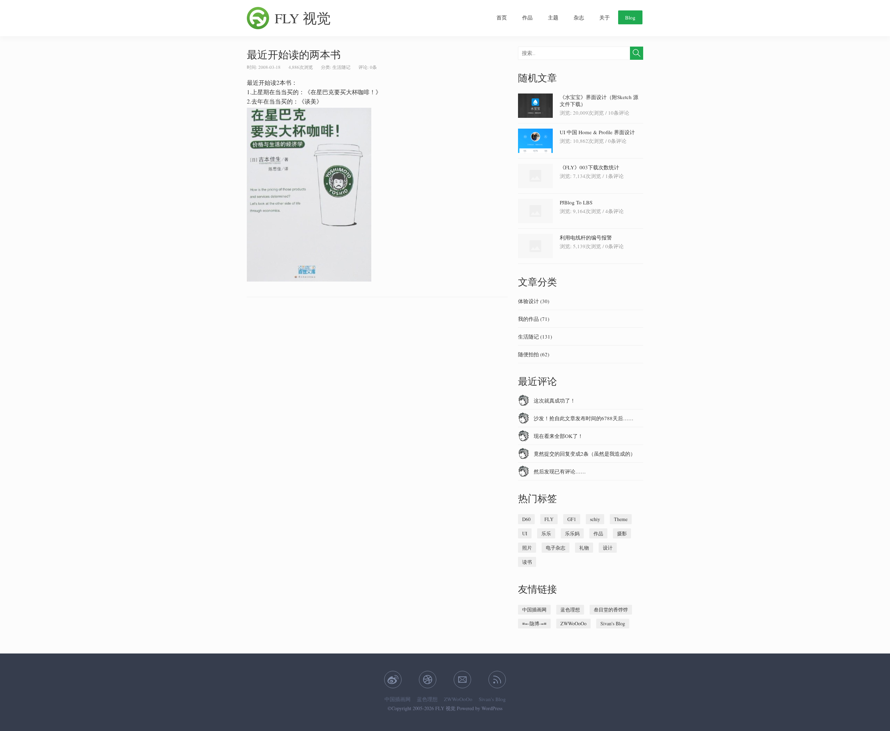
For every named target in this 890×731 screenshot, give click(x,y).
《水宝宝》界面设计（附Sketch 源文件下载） (599, 100)
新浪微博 (393, 679)
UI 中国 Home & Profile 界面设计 (597, 132)
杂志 (579, 17)
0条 (373, 67)
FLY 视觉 (303, 18)
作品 (527, 17)
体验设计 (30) (533, 301)
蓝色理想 (570, 609)
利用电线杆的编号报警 (586, 237)
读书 (527, 562)
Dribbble (427, 679)
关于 (604, 17)
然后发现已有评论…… (560, 471)
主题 (553, 17)
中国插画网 (534, 609)
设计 (608, 547)
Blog (630, 17)
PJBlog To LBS (576, 202)
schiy (595, 519)
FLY (548, 519)
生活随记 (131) (535, 336)
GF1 (571, 519)
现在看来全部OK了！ (558, 435)
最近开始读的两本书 (294, 54)
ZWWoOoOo (573, 623)
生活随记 (341, 67)
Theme (621, 519)
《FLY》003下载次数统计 (589, 167)
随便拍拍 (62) (533, 354)
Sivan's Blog (612, 623)
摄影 (622, 533)
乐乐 (546, 533)
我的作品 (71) (533, 318)
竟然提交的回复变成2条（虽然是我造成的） (585, 453)
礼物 (584, 547)
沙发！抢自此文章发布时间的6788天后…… (583, 418)
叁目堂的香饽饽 (611, 609)
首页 (501, 17)
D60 (526, 519)
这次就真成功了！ (554, 400)
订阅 (497, 679)
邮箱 (462, 679)
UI (524, 533)
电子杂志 (555, 547)
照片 (527, 547)
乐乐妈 (572, 533)
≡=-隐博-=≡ (534, 623)
